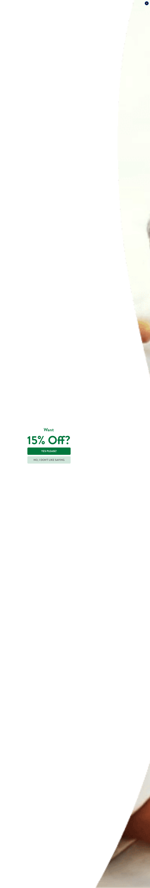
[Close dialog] (147, 3)
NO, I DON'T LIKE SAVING (49, 460)
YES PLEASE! (49, 451)
